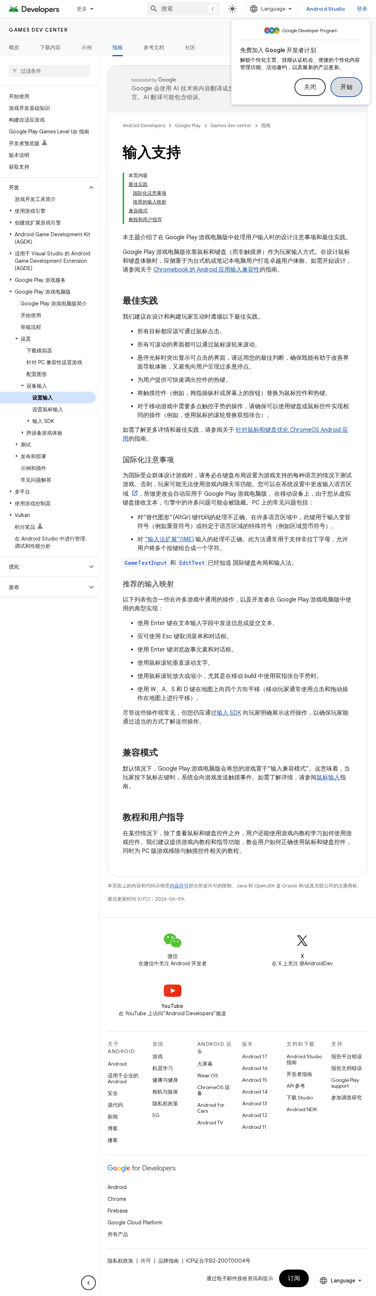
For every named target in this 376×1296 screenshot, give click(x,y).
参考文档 (154, 47)
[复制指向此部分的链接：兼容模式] (165, 753)
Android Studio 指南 (304, 1059)
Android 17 (254, 1056)
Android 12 (254, 1115)
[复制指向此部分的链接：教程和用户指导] (191, 818)
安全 (113, 1093)
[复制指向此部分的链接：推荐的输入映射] (181, 584)
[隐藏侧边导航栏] (88, 1282)
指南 (117, 47)
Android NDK (301, 1109)
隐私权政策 (165, 1103)
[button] (43, 187)
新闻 (113, 1116)
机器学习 (162, 1068)
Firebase (118, 1210)
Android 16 (255, 1068)
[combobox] (183, 8)
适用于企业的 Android (123, 1078)
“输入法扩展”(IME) (169, 539)
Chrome (117, 1199)
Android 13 (254, 1103)
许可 (146, 1261)
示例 (87, 47)
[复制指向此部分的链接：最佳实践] (165, 301)
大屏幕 (205, 1063)
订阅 (294, 1278)
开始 (346, 87)
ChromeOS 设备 (213, 1090)
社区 (190, 47)
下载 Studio (299, 1097)
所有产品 (118, 1234)
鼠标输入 (328, 777)
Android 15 (254, 1080)
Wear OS (207, 1075)
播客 (113, 1140)
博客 (113, 1128)
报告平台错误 (346, 1056)
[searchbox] (49, 71)
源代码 (115, 1105)
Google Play (188, 125)
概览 (14, 47)
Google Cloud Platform (135, 1222)
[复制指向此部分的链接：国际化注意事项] (181, 460)
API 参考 (295, 1086)
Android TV (210, 1122)
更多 (82, 9)
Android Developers (144, 125)
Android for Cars (210, 1108)
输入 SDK (229, 713)
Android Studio (325, 9)
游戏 (157, 1056)
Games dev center (38, 29)
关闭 (310, 87)
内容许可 (179, 886)
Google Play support (345, 1083)
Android (117, 1063)
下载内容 (50, 47)
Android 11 (254, 1127)
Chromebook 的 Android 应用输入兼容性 (206, 269)
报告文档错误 (346, 1068)
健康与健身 (165, 1080)
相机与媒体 (165, 1091)
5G (156, 1115)
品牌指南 (168, 1261)
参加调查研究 (346, 1097)
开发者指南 (299, 1074)
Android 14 (255, 1091)
